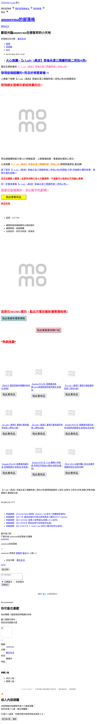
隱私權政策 (63, 689)
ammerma (5, 539)
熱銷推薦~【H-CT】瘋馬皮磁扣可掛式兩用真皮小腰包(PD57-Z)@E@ (36, 517)
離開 (14, 719)
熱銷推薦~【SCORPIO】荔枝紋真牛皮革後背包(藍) (29, 523)
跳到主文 (5, 26)
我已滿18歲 (6, 719)
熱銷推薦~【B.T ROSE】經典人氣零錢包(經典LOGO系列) (32, 520)
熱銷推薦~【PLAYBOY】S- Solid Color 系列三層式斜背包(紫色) (34, 526)
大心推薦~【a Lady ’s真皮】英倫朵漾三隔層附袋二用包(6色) (46, 60)
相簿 (8, 44)
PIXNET (29, 689)
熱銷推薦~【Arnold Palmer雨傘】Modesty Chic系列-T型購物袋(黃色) (36, 514)
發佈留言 (5, 585)
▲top (3, 565)
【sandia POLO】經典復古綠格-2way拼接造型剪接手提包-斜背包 (46, 387)
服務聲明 (72, 689)
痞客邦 (19, 553)
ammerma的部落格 (18, 19)
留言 (24, 553)
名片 (8, 50)
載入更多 (5, 569)
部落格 (9, 47)
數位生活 (22, 39)
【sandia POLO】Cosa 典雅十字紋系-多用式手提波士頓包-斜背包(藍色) (46, 466)
